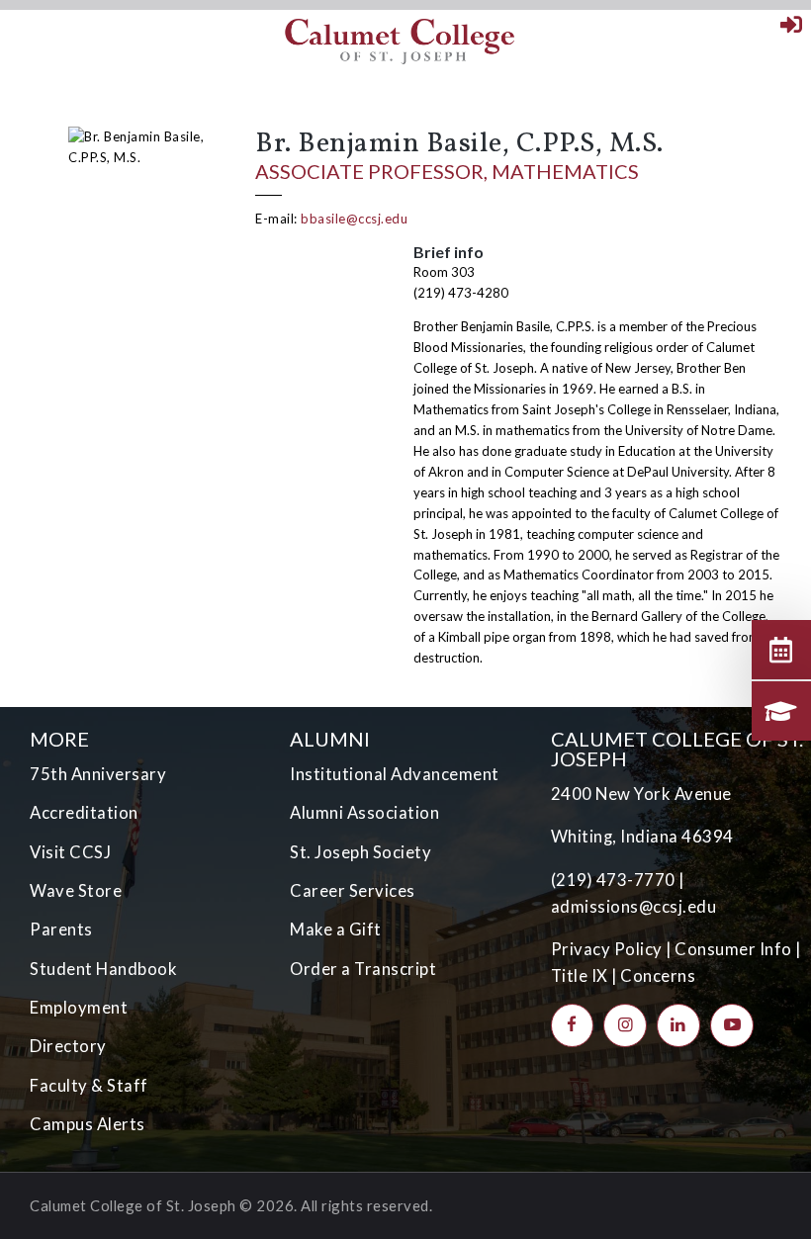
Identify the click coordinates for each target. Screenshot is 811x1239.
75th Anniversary (98, 774)
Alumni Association (364, 813)
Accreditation (84, 813)
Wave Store (76, 891)
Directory (68, 1046)
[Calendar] (781, 649)
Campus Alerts (87, 1124)
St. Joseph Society (360, 852)
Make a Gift (336, 929)
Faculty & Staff (89, 1086)
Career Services (352, 891)
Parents (61, 929)
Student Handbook (103, 969)
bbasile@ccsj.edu (354, 218)
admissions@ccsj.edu (634, 907)
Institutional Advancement (394, 774)
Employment (79, 1008)
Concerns (657, 976)
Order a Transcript (363, 969)
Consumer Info (733, 949)
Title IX (579, 976)
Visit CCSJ (70, 852)
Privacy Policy (607, 949)
